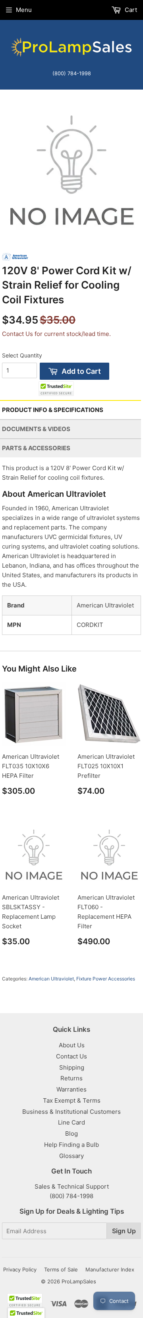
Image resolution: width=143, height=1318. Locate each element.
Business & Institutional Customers (71, 1111)
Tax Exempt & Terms (71, 1100)
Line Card (71, 1122)
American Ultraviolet (51, 979)
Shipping (71, 1067)
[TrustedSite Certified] (56, 388)
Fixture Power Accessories (105, 979)
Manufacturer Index (109, 1269)
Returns (71, 1078)
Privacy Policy (20, 1269)
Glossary (71, 1156)
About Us (72, 1045)
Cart (130, 10)
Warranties (71, 1089)
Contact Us (71, 1056)
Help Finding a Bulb (71, 1144)
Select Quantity (22, 355)
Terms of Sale (61, 1269)
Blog (71, 1133)
